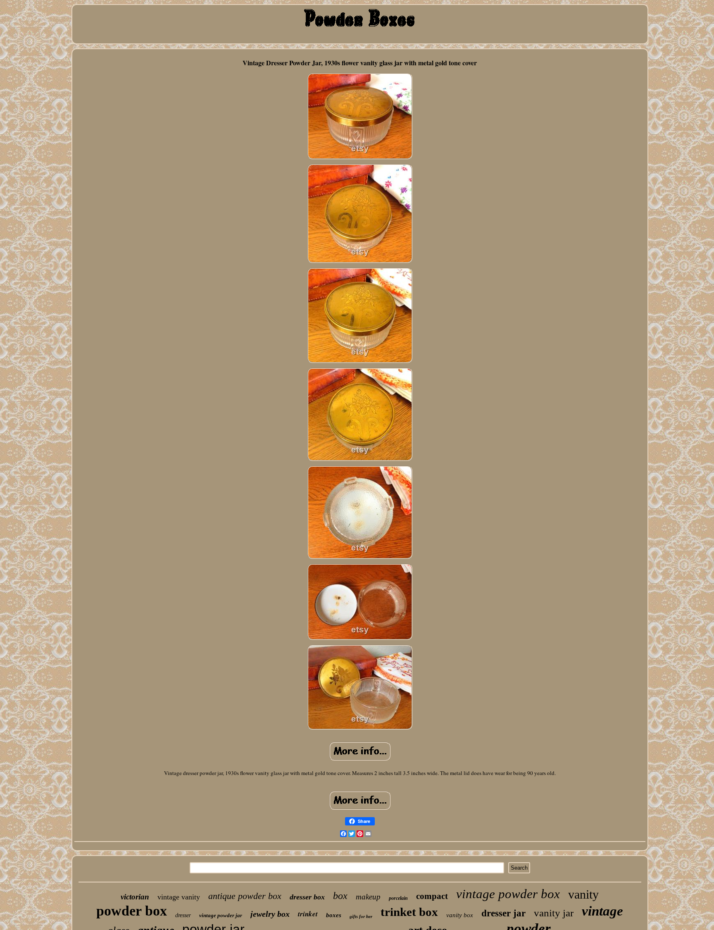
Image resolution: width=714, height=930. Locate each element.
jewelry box (270, 913)
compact (432, 896)
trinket (308, 914)
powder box (131, 910)
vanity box (459, 915)
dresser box (307, 897)
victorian (135, 896)
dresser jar (503, 913)
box (340, 895)
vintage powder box (508, 894)
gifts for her (361, 916)
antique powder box (244, 896)
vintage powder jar (220, 915)
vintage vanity (178, 897)
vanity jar (554, 912)
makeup (368, 896)
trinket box (409, 911)
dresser (183, 915)
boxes (333, 915)
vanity (583, 894)
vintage (602, 911)
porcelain (398, 898)
